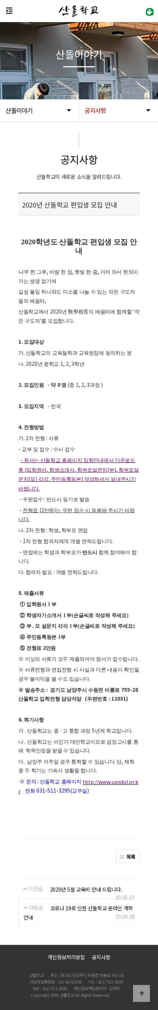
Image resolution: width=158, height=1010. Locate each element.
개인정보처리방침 (66, 957)
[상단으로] (141, 993)
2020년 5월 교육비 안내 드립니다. (86, 889)
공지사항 (101, 957)
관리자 (122, 995)
